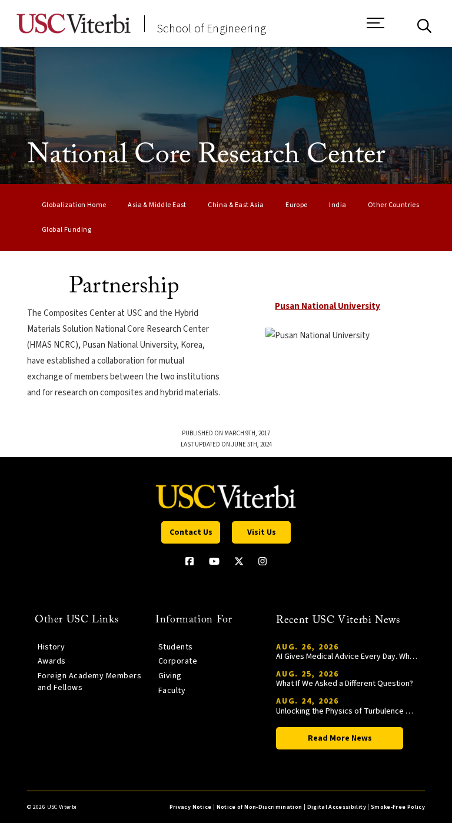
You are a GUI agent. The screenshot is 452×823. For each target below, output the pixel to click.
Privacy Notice (191, 807)
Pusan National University (327, 306)
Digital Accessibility (336, 807)
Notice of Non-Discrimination (260, 807)
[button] (375, 28)
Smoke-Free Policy (398, 807)
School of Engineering (211, 29)
